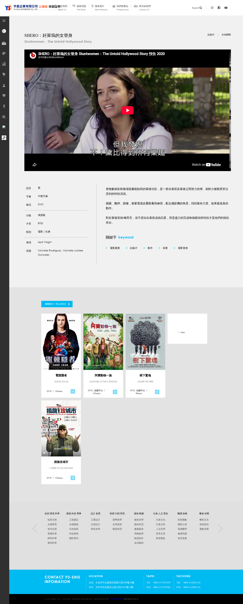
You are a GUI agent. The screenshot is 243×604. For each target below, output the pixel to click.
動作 (148, 248)
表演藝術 (139, 543)
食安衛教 (182, 538)
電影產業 (113, 248)
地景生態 (52, 520)
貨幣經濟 (117, 520)
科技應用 (73, 533)
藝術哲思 (139, 524)
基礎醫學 (182, 529)
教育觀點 (160, 538)
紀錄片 (132, 248)
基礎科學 (52, 533)
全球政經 (117, 524)
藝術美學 (139, 520)
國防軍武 (73, 538)
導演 (28, 242)
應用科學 (52, 543)
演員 (28, 250)
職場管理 (117, 529)
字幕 (28, 196)
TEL (148, 582)
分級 (28, 215)
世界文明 (160, 533)
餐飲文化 (204, 520)
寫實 (163, 248)
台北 (91, 582)
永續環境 (52, 524)
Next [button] (220, 528)
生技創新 (73, 529)
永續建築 (73, 524)
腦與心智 (182, 524)
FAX (148, 587)
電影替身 (181, 248)
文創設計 (95, 524)
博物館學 (139, 533)
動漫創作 (139, 538)
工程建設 (73, 520)
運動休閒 (204, 529)
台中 (91, 587)
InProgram (116, 599)
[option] (127, 110)
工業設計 (95, 520)
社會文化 (160, 520)
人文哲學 (160, 529)
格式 (28, 204)
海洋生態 (52, 529)
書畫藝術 (139, 529)
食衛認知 (204, 524)
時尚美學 (95, 529)
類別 (28, 232)
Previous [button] (35, 528)
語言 (28, 188)
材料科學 (52, 538)
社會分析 (160, 524)
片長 (28, 223)
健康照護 (182, 533)
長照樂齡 (182, 520)
